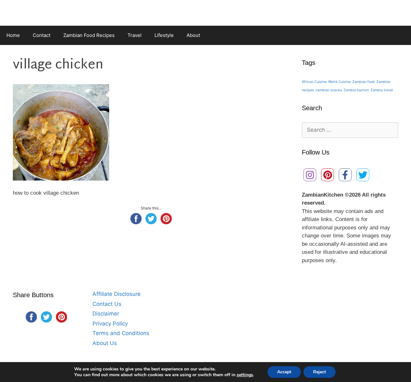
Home (13, 35)
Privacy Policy (110, 323)
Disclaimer (105, 313)
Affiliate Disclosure (116, 294)
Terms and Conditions (120, 333)
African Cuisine (314, 82)
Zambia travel (382, 90)
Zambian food (363, 82)
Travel (134, 35)
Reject (319, 372)
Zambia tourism (356, 90)
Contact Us (106, 304)
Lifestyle (164, 35)
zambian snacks (329, 90)
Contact (41, 35)
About (193, 35)
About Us (104, 343)
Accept (284, 372)
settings (245, 375)
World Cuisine (339, 82)
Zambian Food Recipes (89, 35)
